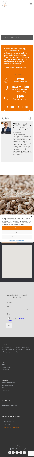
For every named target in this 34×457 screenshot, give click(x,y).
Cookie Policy (12, 240)
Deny (17, 232)
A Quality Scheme (6, 367)
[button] (31, 216)
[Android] (9, 452)
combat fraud (23, 351)
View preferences (17, 237)
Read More (17, 158)
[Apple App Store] (13, 452)
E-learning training (6, 390)
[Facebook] (17, 452)
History (4, 364)
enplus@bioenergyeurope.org (11, 427)
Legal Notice (26, 449)
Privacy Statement (20, 240)
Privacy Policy (16, 449)
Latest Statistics (17, 107)
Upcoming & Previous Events (9, 405)
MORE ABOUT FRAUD (21, 67)
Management (5, 369)
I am (7, 307)
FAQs (3, 387)
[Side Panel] (30, 4)
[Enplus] (5, 4)
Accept (17, 227)
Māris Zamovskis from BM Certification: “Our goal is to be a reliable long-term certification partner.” (23, 127)
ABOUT (10, 67)
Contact (7, 449)
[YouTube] (24, 452)
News (3, 403)
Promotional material (7, 385)
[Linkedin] (20, 452)
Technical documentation (8, 382)
